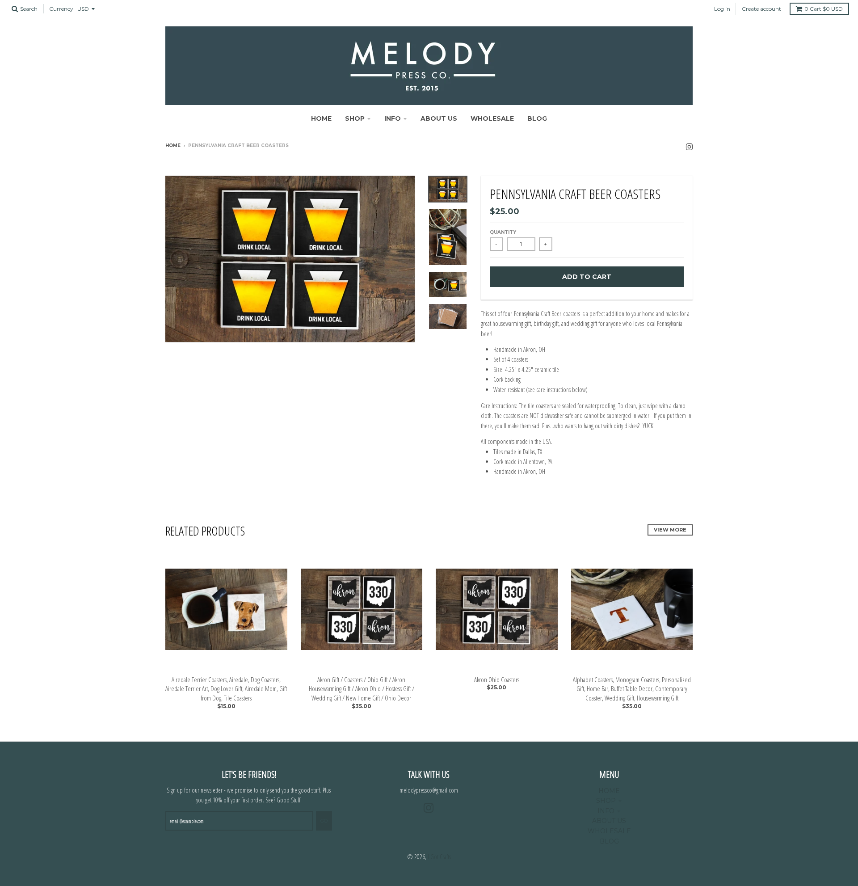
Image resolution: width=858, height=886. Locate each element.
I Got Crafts (439, 856)
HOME (609, 791)
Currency (61, 8)
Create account (761, 8)
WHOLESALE (609, 831)
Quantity (503, 232)
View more (670, 530)
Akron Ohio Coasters (496, 679)
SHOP (606, 801)
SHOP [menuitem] (355, 118)
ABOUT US (609, 821)
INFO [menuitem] (392, 118)
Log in (722, 8)
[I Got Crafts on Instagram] (689, 146)
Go (324, 821)
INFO (605, 811)
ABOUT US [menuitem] (439, 118)
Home (173, 145)
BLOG (609, 841)
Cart (823, 8)
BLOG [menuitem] (537, 118)
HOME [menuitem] (321, 118)
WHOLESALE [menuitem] (492, 118)
